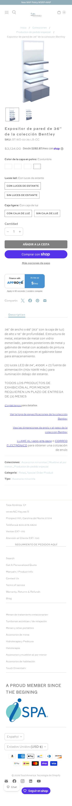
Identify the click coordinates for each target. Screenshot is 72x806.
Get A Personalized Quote (21, 565)
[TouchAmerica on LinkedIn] (33, 781)
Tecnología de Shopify (48, 775)
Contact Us (12, 578)
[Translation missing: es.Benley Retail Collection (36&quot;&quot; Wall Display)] (12, 114)
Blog (9, 598)
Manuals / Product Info (19, 571)
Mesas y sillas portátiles (20, 628)
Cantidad (11, 224)
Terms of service (15, 585)
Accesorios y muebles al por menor (26, 654)
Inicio (23, 27)
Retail (22, 472)
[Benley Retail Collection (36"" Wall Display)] (36, 71)
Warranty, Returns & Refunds (23, 591)
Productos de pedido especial (33, 32)
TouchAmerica (28, 775)
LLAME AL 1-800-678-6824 (34, 441)
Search (10, 558)
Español (13, 737)
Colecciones (39, 27)
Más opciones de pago (36, 263)
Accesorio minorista (23, 478)
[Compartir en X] (24, 300)
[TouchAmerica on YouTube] (41, 781)
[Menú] (6, 12)
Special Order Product (40, 472)
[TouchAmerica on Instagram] (25, 781)
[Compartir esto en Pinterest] (39, 300)
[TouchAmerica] (36, 14)
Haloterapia (13, 648)
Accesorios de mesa (17, 634)
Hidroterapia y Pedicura (20, 641)
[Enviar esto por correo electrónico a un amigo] (46, 300)
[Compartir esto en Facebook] (32, 300)
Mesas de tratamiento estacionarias (27, 614)
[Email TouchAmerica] (8, 781)
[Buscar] (14, 12)
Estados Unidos (25, 747)
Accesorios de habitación (20, 661)
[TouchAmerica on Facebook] (17, 781)
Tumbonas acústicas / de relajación (26, 621)
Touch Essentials (16, 668)
